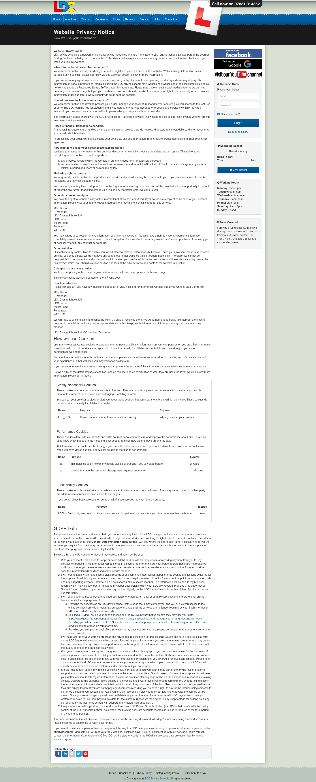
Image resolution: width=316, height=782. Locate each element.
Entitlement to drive (194, 773)
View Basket (239, 170)
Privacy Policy (144, 773)
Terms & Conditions (120, 773)
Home (56, 19)
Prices (116, 19)
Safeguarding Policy (167, 773)
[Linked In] (65, 754)
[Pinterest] (85, 754)
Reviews (130, 19)
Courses (100, 19)
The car (85, 19)
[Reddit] (72, 754)
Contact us (171, 19)
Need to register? (238, 131)
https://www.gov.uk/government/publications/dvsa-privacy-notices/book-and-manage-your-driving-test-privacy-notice (135, 618)
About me (70, 19)
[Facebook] (58, 754)
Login (238, 122)
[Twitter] (79, 754)
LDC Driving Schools (157, 778)
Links (157, 19)
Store (143, 19)
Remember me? (230, 114)
